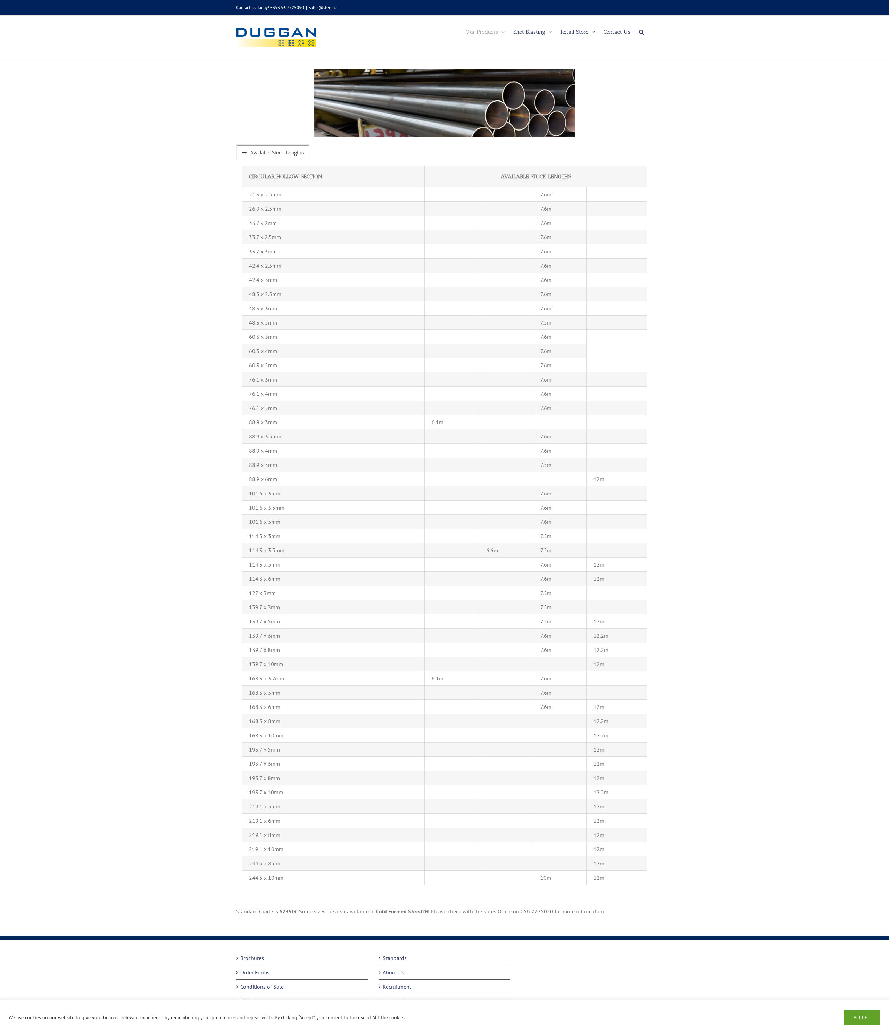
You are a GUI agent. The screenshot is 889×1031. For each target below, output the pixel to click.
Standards (395, 958)
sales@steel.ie (323, 7)
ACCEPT (862, 1017)
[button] (641, 31)
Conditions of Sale (262, 986)
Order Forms (254, 972)
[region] (444, 1015)
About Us (393, 972)
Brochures (252, 958)
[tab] (273, 152)
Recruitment (397, 986)
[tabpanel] (444, 525)
